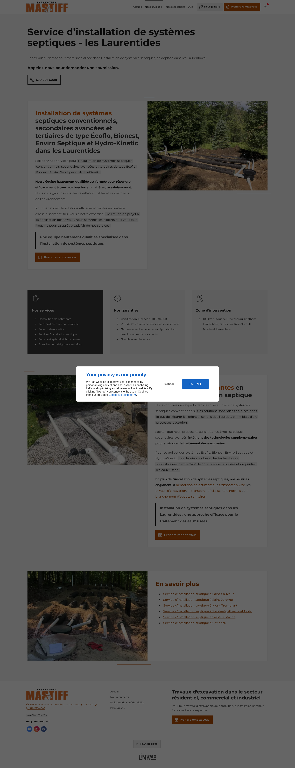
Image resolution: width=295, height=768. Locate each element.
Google (113, 394)
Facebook (127, 394)
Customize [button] (169, 384)
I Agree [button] (195, 384)
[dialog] (147, 384)
